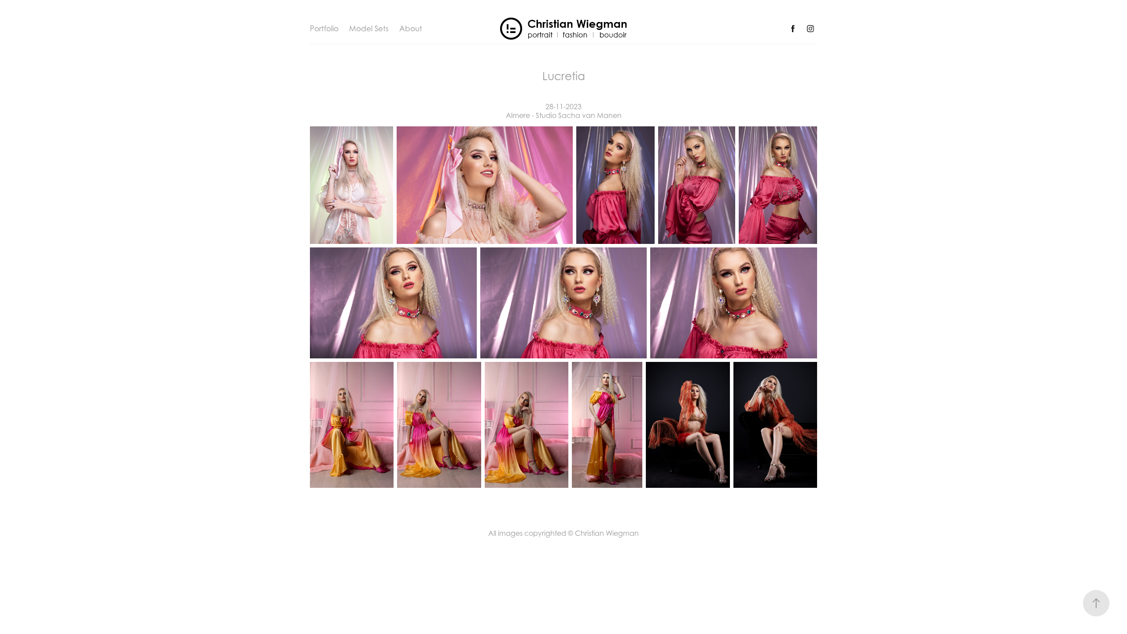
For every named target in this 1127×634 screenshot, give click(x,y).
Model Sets (369, 28)
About (410, 28)
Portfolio (324, 28)
